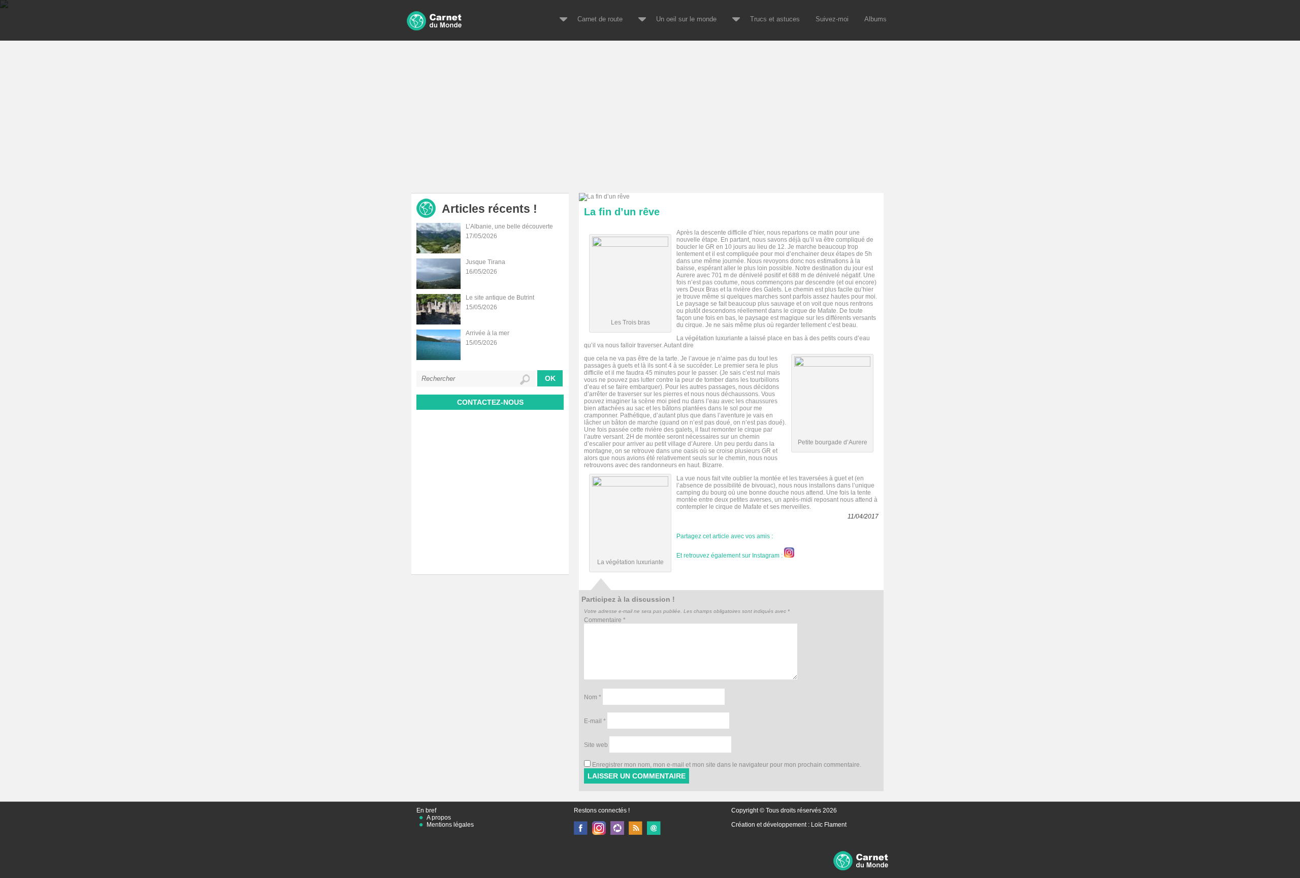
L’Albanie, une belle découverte (509, 226)
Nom (592, 697)
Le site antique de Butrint (500, 297)
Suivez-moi (832, 19)
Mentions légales (450, 824)
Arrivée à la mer (487, 333)
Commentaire (605, 620)
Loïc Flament (829, 824)
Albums (875, 19)
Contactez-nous (490, 402)
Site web (596, 745)
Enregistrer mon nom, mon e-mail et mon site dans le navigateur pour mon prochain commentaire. (726, 764)
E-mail (595, 721)
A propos (439, 817)
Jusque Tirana (485, 262)
